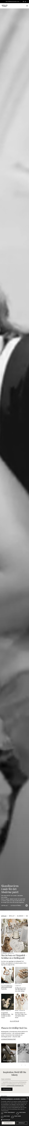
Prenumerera (7, 1089)
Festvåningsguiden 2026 (12, 1)
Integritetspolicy (4, 1110)
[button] (22, 1065)
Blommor (20, 916)
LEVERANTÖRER (16, 905)
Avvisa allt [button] (22, 1123)
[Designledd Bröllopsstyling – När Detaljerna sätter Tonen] (7, 1006)
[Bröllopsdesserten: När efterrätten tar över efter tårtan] (21, 979)
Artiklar (3, 916)
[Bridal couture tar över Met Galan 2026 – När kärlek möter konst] (21, 1006)
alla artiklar (14, 1021)
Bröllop (11, 916)
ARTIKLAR (4, 905)
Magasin (4, 1096)
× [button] (27, 1098)
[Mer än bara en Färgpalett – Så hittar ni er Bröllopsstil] (14, 942)
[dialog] (14, 1111)
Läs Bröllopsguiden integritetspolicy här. (15, 1085)
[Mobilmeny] (27, 6)
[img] (4, 5)
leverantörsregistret (8, 1039)
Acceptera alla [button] (8, 1123)
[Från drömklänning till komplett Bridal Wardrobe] (7, 979)
